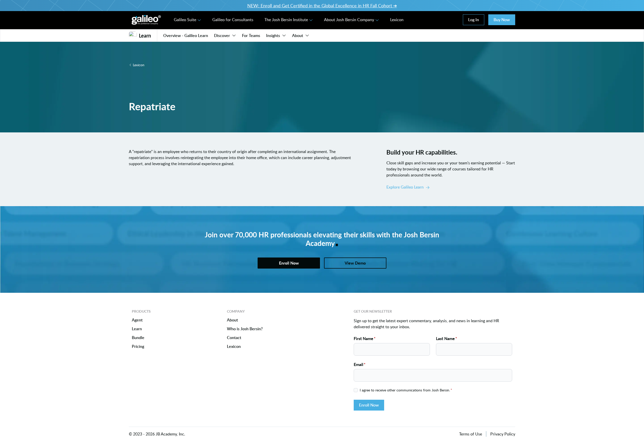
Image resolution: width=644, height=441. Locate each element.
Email (360, 364)
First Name (365, 338)
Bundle (138, 337)
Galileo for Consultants (232, 19)
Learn (137, 328)
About (297, 35)
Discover (222, 35)
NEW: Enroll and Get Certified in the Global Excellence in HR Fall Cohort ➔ (322, 6)
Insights (273, 35)
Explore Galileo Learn (405, 187)
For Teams (251, 35)
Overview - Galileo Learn (185, 35)
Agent (137, 320)
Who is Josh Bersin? (245, 328)
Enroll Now (369, 405)
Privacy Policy (502, 434)
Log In (473, 19)
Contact (234, 337)
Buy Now (502, 19)
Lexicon (397, 19)
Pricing (138, 346)
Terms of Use (470, 434)
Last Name (446, 338)
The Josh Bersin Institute (286, 19)
